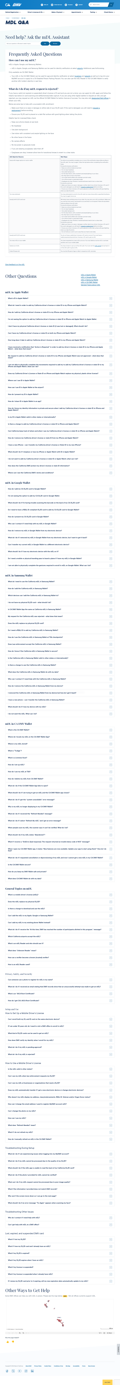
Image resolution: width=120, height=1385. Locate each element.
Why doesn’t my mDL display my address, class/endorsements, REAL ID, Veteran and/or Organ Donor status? (49, 1097)
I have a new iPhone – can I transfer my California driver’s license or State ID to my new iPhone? (44, 445)
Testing (92, 12)
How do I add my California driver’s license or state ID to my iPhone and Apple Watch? (40, 312)
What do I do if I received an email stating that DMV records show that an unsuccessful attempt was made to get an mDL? (54, 987)
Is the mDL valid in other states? (20, 1069)
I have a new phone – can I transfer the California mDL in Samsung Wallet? (36, 700)
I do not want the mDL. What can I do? (22, 714)
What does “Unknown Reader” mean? (22, 950)
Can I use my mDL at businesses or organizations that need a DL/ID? (34, 1083)
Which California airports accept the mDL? (24, 936)
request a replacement (87, 187)
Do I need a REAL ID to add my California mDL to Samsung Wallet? (33, 630)
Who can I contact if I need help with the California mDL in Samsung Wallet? (37, 679)
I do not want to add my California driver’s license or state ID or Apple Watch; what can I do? (43, 459)
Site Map (68, 1366)
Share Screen (91, 1366)
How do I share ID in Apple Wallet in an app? (24, 401)
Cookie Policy (47, 1366)
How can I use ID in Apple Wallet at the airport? (26, 387)
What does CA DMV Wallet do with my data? (24, 879)
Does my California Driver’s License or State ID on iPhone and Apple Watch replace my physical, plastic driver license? (53, 373)
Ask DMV (107, 1382)
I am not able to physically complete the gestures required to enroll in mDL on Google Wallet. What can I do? (49, 565)
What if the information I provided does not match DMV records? (32, 1189)
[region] (60, 204)
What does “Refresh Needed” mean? (22, 1125)
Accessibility (76, 1366)
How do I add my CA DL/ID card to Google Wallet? (27, 489)
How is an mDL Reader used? (19, 964)
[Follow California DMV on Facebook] (7, 1371)
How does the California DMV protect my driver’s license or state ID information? (39, 466)
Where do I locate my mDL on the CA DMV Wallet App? (29, 737)
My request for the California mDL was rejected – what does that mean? (35, 616)
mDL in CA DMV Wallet (89, 282)
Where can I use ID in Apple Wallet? (21, 380)
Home (7, 18)
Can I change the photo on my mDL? (22, 1111)
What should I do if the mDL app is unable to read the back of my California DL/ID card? (41, 1168)
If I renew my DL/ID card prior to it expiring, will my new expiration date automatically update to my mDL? (48, 1281)
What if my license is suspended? (20, 1267)
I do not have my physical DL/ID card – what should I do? (29, 602)
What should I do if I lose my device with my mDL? (27, 707)
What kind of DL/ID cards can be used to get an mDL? (28, 1033)
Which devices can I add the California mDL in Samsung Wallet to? (33, 595)
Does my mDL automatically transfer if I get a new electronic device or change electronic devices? (46, 1090)
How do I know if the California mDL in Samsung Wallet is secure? (33, 651)
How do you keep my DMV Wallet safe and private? (27, 872)
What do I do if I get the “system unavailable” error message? (31, 800)
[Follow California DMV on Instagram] (26, 1371)
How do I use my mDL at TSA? (19, 772)
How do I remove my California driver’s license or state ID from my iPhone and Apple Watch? (43, 438)
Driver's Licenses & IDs (35, 12)
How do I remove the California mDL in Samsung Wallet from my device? (35, 686)
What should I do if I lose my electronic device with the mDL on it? (33, 551)
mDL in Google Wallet (89, 277)
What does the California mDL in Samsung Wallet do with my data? (33, 672)
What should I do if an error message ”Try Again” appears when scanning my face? (39, 1203)
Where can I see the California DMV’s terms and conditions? (31, 473)
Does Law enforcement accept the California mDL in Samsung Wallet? (34, 644)
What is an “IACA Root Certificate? (21, 994)
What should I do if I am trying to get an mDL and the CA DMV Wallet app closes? (38, 793)
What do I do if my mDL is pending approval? (25, 1047)
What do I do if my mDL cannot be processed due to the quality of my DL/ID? (37, 1161)
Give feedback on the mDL (15, 264)
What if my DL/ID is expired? (18, 1253)
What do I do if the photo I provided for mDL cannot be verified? (32, 1175)
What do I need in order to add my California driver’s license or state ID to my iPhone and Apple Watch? (47, 305)
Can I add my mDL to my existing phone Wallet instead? (29, 922)
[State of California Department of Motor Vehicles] (17, 4)
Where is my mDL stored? (17, 744)
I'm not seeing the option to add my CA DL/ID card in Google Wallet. (34, 496)
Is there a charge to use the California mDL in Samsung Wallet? (32, 665)
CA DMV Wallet (15, 18)
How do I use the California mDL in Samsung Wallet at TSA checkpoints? (35, 637)
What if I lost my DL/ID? (17, 1239)
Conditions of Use (58, 1366)
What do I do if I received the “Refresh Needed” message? (30, 814)
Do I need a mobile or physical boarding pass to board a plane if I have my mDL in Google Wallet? (45, 558)
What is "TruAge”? (15, 751)
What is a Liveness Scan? (17, 758)
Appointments (76, 12)
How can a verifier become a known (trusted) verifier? (28, 957)
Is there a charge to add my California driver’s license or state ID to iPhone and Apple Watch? (43, 424)
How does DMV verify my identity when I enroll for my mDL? (30, 1040)
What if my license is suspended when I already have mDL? (30, 1274)
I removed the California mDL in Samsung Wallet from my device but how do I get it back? (42, 693)
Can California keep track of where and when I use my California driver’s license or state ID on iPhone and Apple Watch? (53, 431)
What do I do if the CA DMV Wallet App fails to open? (28, 786)
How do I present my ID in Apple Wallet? (23, 394)
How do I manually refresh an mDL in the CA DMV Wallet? (29, 1139)
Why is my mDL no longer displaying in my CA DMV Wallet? (30, 807)
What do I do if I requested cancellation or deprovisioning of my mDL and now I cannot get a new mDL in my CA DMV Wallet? (55, 858)
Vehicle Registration (12, 12)
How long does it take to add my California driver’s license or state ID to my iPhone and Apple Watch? (46, 340)
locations (78, 76)
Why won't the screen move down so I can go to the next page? (32, 1196)
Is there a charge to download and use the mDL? (26, 909)
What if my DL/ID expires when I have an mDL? (25, 1260)
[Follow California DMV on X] (13, 1371)
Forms (83, 1366)
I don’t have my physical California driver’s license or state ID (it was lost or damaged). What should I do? (47, 326)
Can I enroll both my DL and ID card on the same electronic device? (34, 1019)
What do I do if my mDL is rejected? (21, 1054)
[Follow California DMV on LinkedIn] (32, 1371)
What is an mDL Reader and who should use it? (25, 943)
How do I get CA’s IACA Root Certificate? (23, 1001)
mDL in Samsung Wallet (89, 280)
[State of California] (7, 5)
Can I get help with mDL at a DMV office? (23, 1225)
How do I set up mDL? (16, 765)
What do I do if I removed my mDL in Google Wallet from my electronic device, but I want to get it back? (47, 538)
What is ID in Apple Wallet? (18, 298)
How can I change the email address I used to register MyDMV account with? (37, 1104)
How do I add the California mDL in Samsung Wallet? (28, 588)
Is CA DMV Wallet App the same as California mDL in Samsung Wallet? (34, 609)
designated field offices (100, 98)
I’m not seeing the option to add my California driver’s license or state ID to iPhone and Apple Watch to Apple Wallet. (52, 319)
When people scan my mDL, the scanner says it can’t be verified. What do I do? (38, 828)
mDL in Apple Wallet (88, 275)
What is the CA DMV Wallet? (18, 730)
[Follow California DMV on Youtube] (19, 1371)
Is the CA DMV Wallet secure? (19, 865)
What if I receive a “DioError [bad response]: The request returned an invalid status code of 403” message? (49, 842)
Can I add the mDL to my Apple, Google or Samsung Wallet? (30, 916)
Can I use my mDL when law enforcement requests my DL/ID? (31, 1076)
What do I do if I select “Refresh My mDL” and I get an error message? (34, 821)
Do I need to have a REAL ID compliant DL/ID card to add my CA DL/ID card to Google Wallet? (43, 510)
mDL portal (98, 245)
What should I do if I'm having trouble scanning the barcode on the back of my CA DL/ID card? (44, 503)
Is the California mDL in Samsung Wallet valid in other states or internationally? (38, 658)
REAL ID (46, 4)
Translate (70, 4)
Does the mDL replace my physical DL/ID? (24, 902)
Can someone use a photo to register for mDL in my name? (30, 980)
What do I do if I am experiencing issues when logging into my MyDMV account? (38, 1154)
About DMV (28, 1366)
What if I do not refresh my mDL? (20, 1132)
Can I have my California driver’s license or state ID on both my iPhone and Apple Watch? (42, 333)
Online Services (58, 4)
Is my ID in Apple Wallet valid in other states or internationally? (32, 417)
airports (80, 68)
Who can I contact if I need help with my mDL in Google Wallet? (32, 524)
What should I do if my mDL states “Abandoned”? (26, 835)
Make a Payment (57, 12)
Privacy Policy (37, 1366)
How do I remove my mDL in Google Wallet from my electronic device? (35, 531)
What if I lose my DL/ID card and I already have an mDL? (29, 1246)
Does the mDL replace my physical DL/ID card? (26, 623)
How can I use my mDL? (17, 1118)
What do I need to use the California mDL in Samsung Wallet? (31, 581)
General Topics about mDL (90, 285)
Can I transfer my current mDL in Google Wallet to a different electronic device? (38, 544)
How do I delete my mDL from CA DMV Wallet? (25, 779)
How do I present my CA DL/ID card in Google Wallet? (28, 517)
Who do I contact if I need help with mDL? (24, 1218)
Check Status (108, 12)
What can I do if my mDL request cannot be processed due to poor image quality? (39, 1182)
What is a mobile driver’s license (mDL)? (23, 895)
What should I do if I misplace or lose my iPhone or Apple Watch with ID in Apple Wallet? (41, 452)
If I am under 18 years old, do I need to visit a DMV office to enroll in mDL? (36, 1026)
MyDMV (81, 4)
